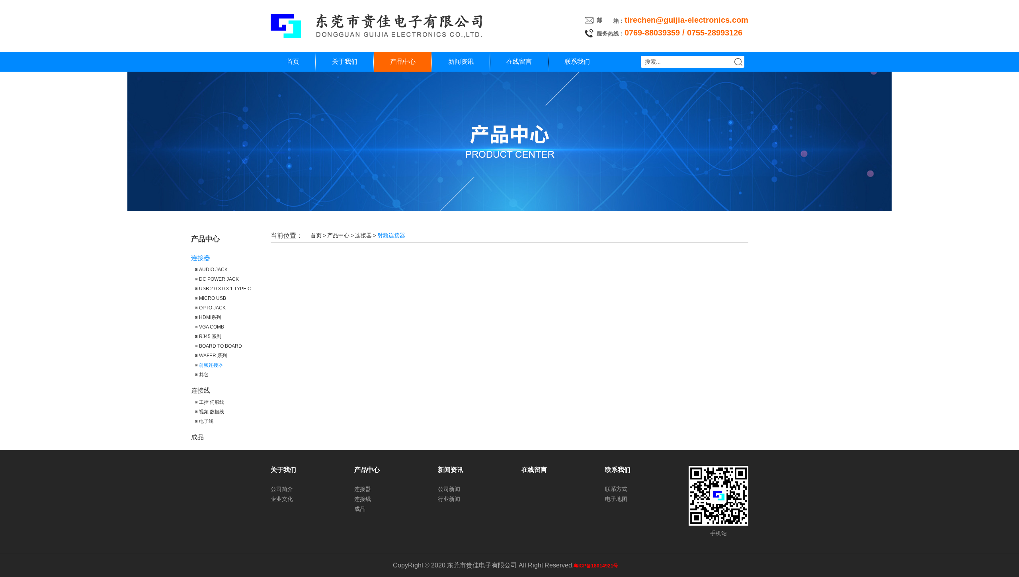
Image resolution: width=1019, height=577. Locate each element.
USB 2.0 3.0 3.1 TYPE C (225, 288)
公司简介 (282, 489)
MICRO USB (212, 298)
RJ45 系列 (210, 336)
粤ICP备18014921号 (596, 566)
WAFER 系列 (213, 355)
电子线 (206, 421)
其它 (204, 374)
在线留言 (519, 61)
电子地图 (616, 499)
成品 (197, 437)
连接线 (200, 390)
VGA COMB (211, 327)
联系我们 (577, 61)
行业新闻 (449, 499)
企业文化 (282, 499)
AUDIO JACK (213, 269)
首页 (293, 61)
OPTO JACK (212, 308)
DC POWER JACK (219, 279)
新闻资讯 (461, 61)
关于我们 (344, 61)
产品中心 (403, 61)
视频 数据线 (211, 412)
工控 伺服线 (211, 402)
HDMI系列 (210, 317)
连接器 (200, 257)
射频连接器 (211, 365)
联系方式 (616, 489)
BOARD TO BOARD (220, 346)
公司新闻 (449, 489)
